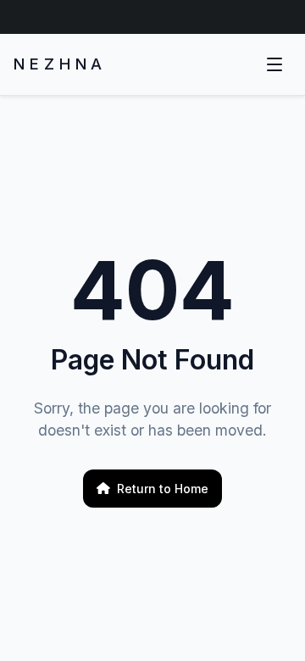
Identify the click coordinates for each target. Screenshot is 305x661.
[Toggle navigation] (274, 64)
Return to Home (162, 488)
